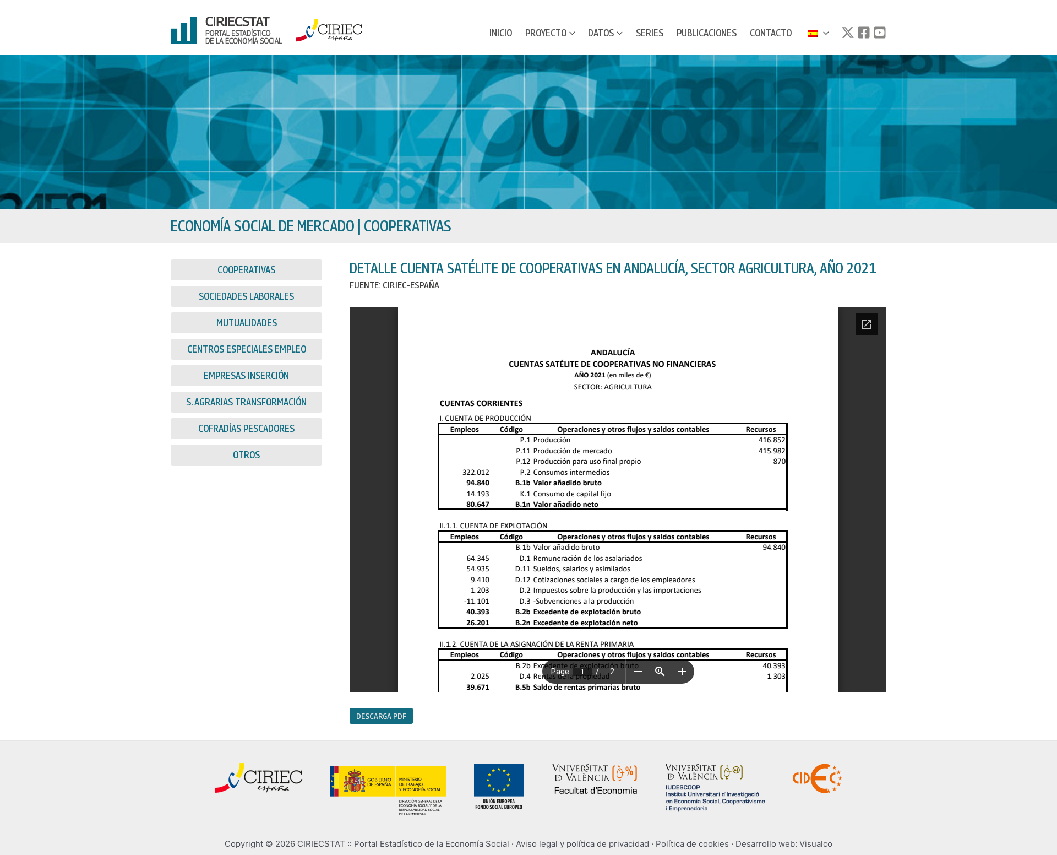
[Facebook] (863, 32)
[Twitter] (847, 32)
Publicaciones (707, 33)
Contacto (771, 33)
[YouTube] (879, 32)
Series (649, 33)
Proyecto (545, 33)
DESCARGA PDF (381, 716)
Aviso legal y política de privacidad (582, 843)
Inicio (500, 33)
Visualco (815, 843)
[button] (570, 33)
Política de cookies (692, 843)
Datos (601, 33)
